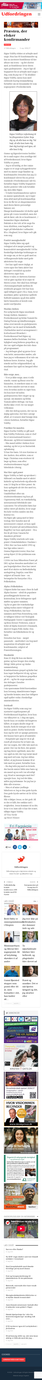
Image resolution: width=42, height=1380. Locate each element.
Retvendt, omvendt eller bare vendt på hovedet (21, 1286)
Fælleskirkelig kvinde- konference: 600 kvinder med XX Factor (10, 890)
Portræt (7, 44)
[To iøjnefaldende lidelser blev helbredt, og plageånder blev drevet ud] (30, 936)
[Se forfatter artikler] (21, 859)
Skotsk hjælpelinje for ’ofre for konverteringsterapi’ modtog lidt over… (20, 1316)
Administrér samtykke (13, 1360)
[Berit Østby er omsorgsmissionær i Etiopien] (12, 909)
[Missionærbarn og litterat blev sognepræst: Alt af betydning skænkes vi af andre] (12, 936)
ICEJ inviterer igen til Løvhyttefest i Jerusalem (21, 1327)
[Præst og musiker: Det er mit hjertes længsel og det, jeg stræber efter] (30, 971)
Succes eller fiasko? (14, 1249)
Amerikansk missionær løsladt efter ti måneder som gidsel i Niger (22, 1306)
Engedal (26, 1376)
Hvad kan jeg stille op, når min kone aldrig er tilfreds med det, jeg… (22, 1337)
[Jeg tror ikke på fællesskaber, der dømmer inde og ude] (30, 909)
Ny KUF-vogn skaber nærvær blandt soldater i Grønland (22, 1258)
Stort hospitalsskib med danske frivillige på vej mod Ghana (20, 1267)
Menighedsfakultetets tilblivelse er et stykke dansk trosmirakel (21, 1296)
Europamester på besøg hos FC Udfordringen (31, 887)
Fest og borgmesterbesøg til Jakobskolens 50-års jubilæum (19, 1277)
